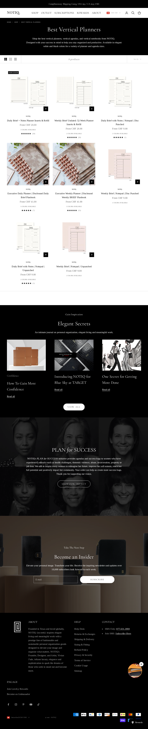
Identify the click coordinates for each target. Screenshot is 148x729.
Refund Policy (81, 650)
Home (9, 22)
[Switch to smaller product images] (10, 59)
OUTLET (46, 12)
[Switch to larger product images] (5, 59)
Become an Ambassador (18, 694)
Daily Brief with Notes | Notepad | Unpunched (28, 268)
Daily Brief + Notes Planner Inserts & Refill (28, 120)
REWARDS (83, 12)
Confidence (13, 375)
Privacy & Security (83, 655)
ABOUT (96, 12)
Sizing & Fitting (82, 644)
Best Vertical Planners (30, 22)
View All (74, 407)
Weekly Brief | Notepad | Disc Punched (120, 193)
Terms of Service (82, 660)
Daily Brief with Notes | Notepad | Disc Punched (120, 122)
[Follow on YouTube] (30, 704)
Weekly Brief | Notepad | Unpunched (74, 266)
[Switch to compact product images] (15, 59)
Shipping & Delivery (84, 639)
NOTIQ (28, 116)
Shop (16, 22)
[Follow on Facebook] (8, 704)
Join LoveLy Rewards (17, 689)
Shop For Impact (74, 484)
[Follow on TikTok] (38, 704)
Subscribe (97, 579)
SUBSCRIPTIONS (64, 12)
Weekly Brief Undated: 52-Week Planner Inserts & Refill (74, 122)
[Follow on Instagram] (15, 704)
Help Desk (79, 629)
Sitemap (78, 671)
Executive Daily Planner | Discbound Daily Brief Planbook (28, 195)
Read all (11, 396)
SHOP (35, 12)
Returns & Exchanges (84, 634)
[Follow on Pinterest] (23, 704)
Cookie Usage (81, 665)
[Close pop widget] (141, 664)
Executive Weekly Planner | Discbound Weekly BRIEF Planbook (74, 195)
